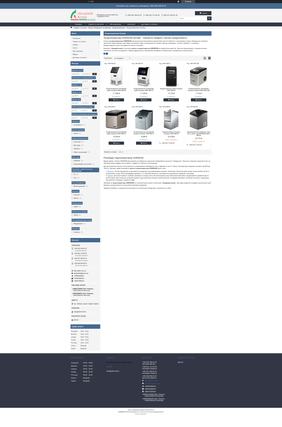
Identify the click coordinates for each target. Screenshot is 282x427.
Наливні (110, 175)
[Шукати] (209, 18)
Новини (75, 45)
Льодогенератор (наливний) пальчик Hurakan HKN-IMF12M (199, 89)
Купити (117, 100)
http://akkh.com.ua (80, 271)
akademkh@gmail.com (81, 273)
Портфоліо (77, 38)
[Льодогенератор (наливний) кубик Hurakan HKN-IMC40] (116, 76)
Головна (78, 24)
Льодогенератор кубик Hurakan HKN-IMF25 (171, 89)
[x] (107, 54)
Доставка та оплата (149, 24)
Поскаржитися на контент (138, 412)
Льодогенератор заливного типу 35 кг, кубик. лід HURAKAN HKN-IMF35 (198, 133)
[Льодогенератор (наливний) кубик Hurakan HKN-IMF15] (116, 119)
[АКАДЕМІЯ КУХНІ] (83, 21)
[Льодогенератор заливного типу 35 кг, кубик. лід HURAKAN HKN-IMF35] (199, 119)
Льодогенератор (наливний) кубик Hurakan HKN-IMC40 (116, 89)
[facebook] (104, 54)
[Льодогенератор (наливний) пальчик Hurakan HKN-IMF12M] (199, 76)
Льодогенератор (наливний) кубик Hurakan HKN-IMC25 (144, 89)
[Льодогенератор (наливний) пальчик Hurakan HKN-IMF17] (144, 119)
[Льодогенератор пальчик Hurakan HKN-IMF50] (171, 119)
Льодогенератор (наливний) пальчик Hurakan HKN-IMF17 (143, 133)
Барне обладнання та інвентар (99, 28)
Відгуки (75, 54)
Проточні (110, 171)
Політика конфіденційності (155, 412)
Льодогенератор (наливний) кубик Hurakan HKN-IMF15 (116, 133)
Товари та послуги (96, 24)
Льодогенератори (118, 28)
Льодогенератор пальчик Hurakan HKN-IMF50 (171, 133)
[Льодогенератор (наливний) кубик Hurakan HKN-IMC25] (144, 76)
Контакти (131, 24)
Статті (75, 48)
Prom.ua (151, 410)
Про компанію (115, 24)
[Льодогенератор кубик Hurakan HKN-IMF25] (171, 76)
